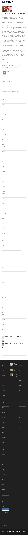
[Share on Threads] (15, 65)
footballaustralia (8, 67)
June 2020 (3, 481)
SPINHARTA (7, 531)
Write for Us (3, 354)
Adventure (20, 363)
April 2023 (3, 427)
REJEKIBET (3, 531)
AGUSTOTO (6, 530)
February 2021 (3, 469)
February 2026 (3, 370)
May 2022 (3, 181)
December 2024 (3, 129)
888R (25, 531)
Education (3, 277)
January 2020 (3, 225)
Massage (20, 400)
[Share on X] (6, 65)
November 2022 (3, 171)
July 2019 (3, 235)
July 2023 (3, 422)
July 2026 (3, 99)
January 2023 (3, 432)
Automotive (3, 270)
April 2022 (3, 183)
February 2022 (3, 186)
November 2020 (3, 474)
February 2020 (3, 223)
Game (2, 292)
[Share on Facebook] (4, 65)
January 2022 (3, 188)
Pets (2, 309)
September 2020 (4, 213)
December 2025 (3, 109)
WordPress (20, 533)
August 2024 (3, 136)
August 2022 (3, 176)
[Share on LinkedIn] (7, 65)
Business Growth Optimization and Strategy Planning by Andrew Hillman (11, 88)
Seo (19, 410)
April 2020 (3, 484)
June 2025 (3, 119)
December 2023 (3, 149)
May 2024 (3, 141)
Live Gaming (3, 302)
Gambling (20, 385)
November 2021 (3, 191)
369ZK (14, 532)
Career (2, 275)
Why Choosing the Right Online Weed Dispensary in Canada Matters (10, 62)
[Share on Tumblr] (14, 65)
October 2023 (3, 417)
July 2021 (3, 198)
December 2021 (3, 454)
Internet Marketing (4, 299)
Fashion (3, 282)
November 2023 (3, 151)
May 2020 (3, 218)
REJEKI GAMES (19, 531)
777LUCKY (22, 531)
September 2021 (4, 459)
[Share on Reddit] (12, 65)
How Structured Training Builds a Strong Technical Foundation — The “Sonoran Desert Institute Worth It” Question (15, 343)
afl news (3, 67)
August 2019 (3, 233)
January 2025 (3, 392)
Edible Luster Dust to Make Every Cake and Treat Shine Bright (13, 336)
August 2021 (3, 196)
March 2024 (3, 144)
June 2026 (3, 365)
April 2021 (3, 203)
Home (2, 350)
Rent (2, 312)
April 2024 (3, 407)
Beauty (3, 272)
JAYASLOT (10, 531)
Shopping (3, 317)
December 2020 (3, 208)
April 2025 (3, 387)
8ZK (23, 531)
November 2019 (3, 228)
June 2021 (3, 464)
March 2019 (3, 506)
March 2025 (3, 124)
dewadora (4, 530)
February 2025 (3, 390)
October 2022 (3, 437)
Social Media (3, 319)
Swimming (3, 324)
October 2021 (3, 193)
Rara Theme (14, 533)
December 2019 (3, 491)
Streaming (3, 322)
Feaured (20, 380)
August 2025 (3, 380)
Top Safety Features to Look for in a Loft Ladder (16, 370)
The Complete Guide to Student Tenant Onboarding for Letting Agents (10, 91)
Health (19, 390)
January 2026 (3, 107)
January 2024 (3, 412)
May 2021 (3, 201)
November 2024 (3, 131)
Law (19, 395)
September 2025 (4, 114)
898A (14, 531)
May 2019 (3, 238)
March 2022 (3, 449)
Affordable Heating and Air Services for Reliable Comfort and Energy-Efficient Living (12, 93)
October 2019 (3, 230)
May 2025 (3, 385)
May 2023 (3, 161)
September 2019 (4, 496)
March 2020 (3, 486)
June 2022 (3, 444)
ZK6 (5, 531)
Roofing (3, 314)
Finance (3, 287)
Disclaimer (3, 353)
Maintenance (3, 304)
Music (2, 307)
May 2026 (3, 102)
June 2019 (3, 501)
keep (12, 67)
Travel (2, 329)
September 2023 (4, 154)
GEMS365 (13, 531)
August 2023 (3, 156)
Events (20, 375)
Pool (19, 405)
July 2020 (3, 479)
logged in (6, 81)
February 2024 (3, 146)
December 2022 (3, 434)
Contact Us (4, 521)
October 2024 (3, 397)
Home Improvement (4, 297)
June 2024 (3, 139)
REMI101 (16, 531)
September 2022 (4, 439)
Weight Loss (20, 427)
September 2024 (4, 134)
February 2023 (3, 166)
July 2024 (3, 402)
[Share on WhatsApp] (9, 65)
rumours (16, 67)
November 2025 (3, 375)
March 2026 (3, 104)
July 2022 (3, 178)
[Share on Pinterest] (11, 65)
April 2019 (3, 240)
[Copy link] (19, 65)
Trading (20, 422)
